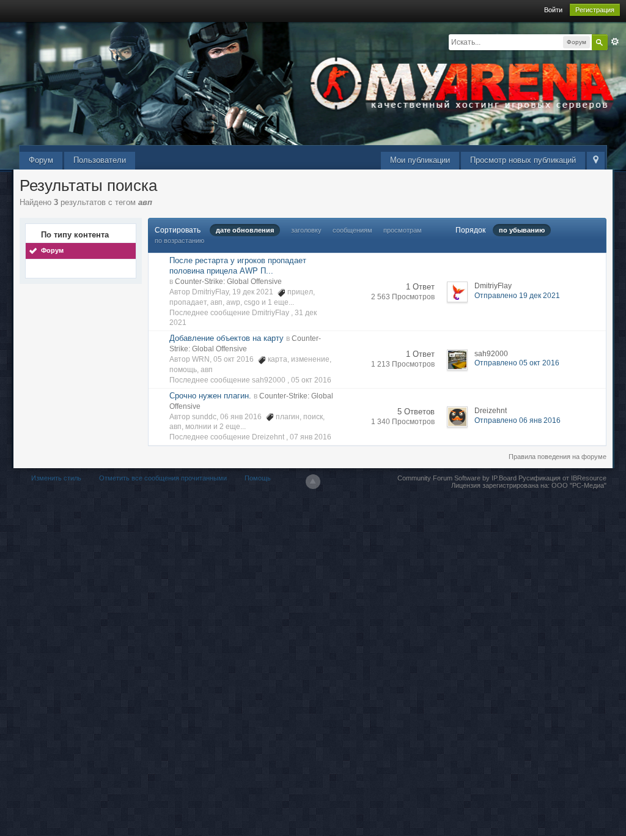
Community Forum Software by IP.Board (457, 478)
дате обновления (245, 230)
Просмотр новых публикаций (523, 160)
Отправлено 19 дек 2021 (517, 295)
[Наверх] (313, 481)
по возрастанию (179, 240)
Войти (553, 9)
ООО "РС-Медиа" (578, 485)
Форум (41, 160)
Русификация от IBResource (561, 478)
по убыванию (522, 230)
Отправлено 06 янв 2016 (517, 420)
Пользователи (99, 160)
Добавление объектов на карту (226, 338)
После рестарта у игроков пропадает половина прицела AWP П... (237, 265)
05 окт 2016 (311, 380)
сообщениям (352, 230)
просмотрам (402, 230)
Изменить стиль (56, 478)
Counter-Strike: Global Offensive (228, 281)
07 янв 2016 (310, 437)
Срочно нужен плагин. (210, 395)
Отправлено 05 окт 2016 (516, 363)
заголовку (306, 230)
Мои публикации (420, 160)
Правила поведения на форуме (557, 456)
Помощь (258, 478)
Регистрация (594, 9)
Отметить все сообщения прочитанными (163, 478)
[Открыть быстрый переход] (596, 161)
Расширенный (615, 42)
